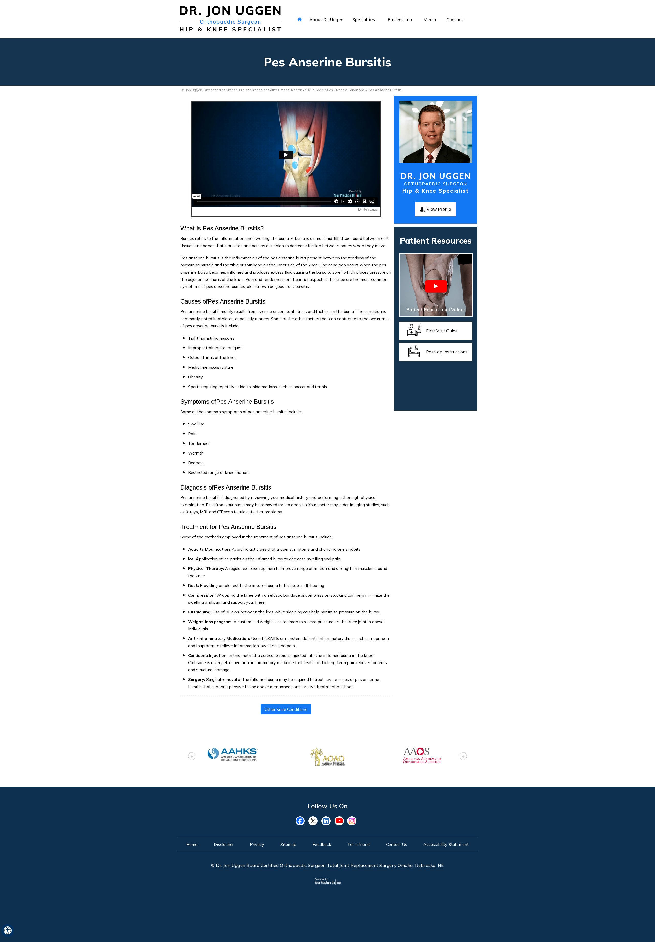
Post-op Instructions (446, 351)
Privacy (257, 844)
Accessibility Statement (446, 844)
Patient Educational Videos (436, 309)
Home (192, 844)
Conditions (356, 90)
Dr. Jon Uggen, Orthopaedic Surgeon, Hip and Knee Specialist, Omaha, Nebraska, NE (246, 90)
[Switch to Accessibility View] (7, 930)
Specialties (324, 90)
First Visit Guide (442, 330)
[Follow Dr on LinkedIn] (327, 820)
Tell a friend (358, 844)
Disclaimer (224, 844)
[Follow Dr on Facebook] (302, 820)
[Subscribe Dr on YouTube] (340, 820)
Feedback (322, 844)
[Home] (299, 19)
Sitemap (288, 844)
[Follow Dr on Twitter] (314, 820)
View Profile (439, 209)
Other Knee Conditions (286, 709)
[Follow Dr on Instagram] (353, 820)
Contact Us (396, 844)
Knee (340, 90)
